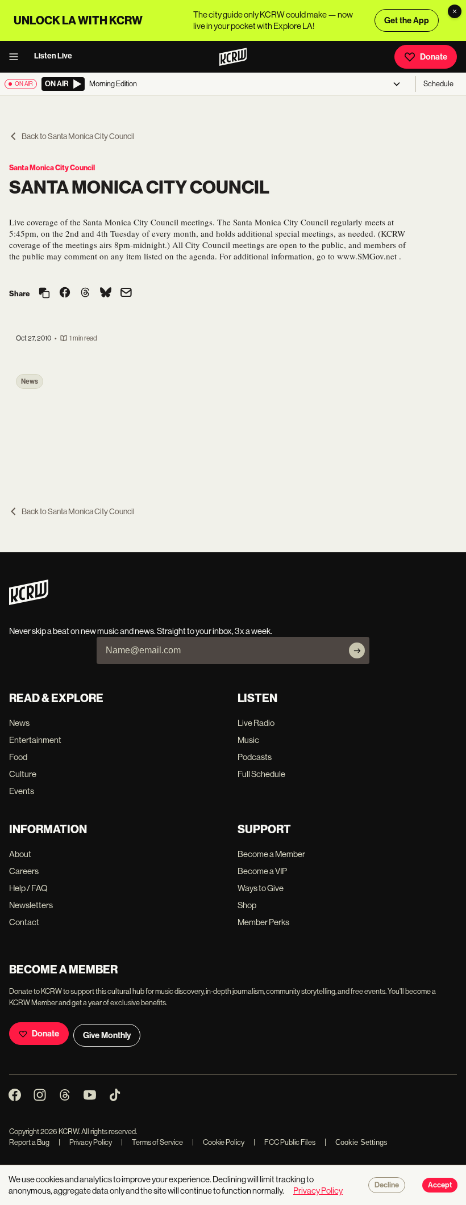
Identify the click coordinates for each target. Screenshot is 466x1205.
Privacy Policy (85, 1142)
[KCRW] (28, 602)
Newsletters (31, 905)
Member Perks (263, 922)
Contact (24, 922)
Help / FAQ (28, 888)
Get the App (406, 20)
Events (21, 791)
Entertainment (35, 740)
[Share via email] (126, 294)
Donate (433, 57)
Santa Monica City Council (52, 167)
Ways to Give (261, 888)
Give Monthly (107, 1035)
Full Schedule (261, 774)
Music (248, 740)
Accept (440, 1185)
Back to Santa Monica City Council (78, 136)
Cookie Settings (361, 1142)
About (20, 854)
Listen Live (53, 56)
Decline (387, 1185)
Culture (22, 774)
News (29, 381)
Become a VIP (262, 871)
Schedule (438, 83)
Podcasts (255, 757)
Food (18, 757)
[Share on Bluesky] (105, 293)
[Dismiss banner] (454, 11)
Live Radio (256, 723)
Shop (247, 905)
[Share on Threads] (85, 293)
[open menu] (17, 56)
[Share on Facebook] (64, 293)
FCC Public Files (284, 1142)
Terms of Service (152, 1142)
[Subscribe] (357, 650)
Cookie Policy (218, 1142)
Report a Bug (29, 1142)
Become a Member (271, 854)
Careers (24, 871)
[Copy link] (44, 293)
